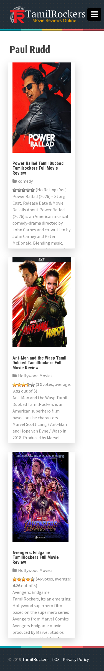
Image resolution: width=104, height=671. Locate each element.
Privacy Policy (76, 659)
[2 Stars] (19, 190)
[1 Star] (14, 190)
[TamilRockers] (47, 14)
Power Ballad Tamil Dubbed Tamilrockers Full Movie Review (38, 168)
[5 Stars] (32, 190)
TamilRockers (35, 659)
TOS (56, 659)
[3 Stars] (23, 190)
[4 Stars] (28, 190)
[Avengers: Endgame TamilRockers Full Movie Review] (40, 496)
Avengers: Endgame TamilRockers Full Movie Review (35, 557)
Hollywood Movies (35, 375)
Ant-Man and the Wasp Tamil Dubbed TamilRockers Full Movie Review (39, 362)
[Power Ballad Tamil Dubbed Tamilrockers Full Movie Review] (41, 107)
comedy (25, 181)
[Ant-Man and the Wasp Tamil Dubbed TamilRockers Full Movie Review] (41, 301)
